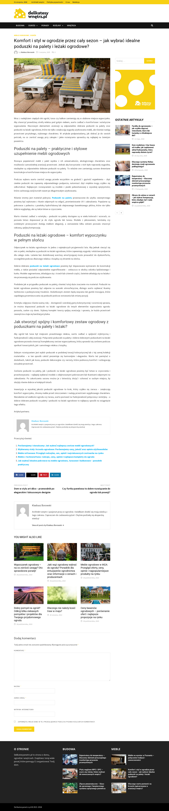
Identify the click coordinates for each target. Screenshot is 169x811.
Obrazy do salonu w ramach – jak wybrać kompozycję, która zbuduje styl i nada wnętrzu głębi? (143, 198)
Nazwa (17, 686)
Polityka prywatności (55, 2)
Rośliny (57, 25)
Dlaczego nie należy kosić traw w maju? (61, 610)
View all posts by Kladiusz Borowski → (48, 525)
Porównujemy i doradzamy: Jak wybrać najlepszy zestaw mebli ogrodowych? (56, 445)
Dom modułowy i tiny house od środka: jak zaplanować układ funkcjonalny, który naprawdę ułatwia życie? (143, 148)
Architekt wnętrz (37, 2)
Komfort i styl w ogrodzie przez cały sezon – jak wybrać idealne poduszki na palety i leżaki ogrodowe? (141, 773)
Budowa (20, 25)
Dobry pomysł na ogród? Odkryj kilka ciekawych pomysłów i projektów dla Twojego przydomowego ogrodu (28, 614)
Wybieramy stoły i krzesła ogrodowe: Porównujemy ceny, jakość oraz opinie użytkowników (63, 449)
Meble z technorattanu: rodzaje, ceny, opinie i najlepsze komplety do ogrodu (56, 456)
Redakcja (76, 2)
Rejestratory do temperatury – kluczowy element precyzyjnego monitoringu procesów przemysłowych (142, 181)
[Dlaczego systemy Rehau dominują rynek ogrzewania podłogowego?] (122, 162)
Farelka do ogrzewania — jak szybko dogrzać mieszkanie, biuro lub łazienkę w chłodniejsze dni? (142, 131)
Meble (115, 749)
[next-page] (121, 213)
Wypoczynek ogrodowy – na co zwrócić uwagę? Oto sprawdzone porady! (28, 567)
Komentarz (20, 650)
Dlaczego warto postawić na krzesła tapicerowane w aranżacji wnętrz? (139, 786)
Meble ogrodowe (21, 35)
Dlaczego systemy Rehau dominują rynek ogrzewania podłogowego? (143, 164)
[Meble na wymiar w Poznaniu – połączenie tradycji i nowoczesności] (118, 756)
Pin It (45, 475)
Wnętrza (71, 25)
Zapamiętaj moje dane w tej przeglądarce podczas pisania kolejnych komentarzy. (56, 722)
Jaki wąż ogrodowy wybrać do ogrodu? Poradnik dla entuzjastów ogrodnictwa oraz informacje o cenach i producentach (62, 570)
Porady (45, 25)
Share (21, 475)
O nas (68, 2)
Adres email (20, 698)
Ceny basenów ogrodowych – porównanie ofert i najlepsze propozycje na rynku (95, 613)
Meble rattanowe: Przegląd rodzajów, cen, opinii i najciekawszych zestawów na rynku (61, 453)
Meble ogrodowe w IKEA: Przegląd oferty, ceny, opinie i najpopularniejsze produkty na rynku (95, 569)
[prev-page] (117, 213)
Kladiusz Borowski (27, 52)
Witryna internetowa (24, 709)
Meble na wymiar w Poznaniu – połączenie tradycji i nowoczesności (141, 757)
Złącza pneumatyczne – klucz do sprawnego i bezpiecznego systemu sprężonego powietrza (92, 786)
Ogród (31, 25)
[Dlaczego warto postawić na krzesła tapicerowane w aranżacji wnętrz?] (118, 784)
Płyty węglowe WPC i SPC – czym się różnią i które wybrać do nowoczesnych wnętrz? (92, 772)
